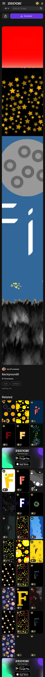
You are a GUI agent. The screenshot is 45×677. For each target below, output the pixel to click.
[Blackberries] (8, 504)
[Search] (41, 8)
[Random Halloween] (22, 551)
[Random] (22, 412)
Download (28, 16)
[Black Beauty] (8, 575)
